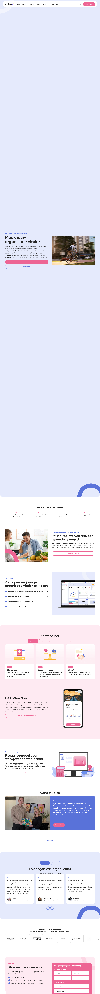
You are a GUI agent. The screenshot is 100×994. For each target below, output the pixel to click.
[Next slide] (52, 840)
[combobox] (3, 992)
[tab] (33, 641)
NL (2, 992)
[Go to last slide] (48, 840)
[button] (81, 4)
